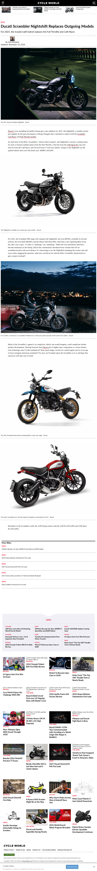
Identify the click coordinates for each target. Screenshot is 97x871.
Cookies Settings (9, 854)
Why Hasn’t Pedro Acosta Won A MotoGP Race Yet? (60, 800)
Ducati (45, 347)
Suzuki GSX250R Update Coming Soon (76, 630)
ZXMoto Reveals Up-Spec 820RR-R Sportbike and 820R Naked (22, 549)
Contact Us (36, 850)
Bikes (3, 22)
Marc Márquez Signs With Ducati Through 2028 (12, 732)
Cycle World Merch (49, 850)
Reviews (8, 642)
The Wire (8, 626)
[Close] (94, 867)
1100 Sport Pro (72, 145)
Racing (37, 642)
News (36, 634)
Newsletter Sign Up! (65, 850)
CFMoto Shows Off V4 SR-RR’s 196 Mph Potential (35, 721)
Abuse (28, 850)
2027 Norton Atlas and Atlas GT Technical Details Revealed (21, 576)
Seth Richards (13, 42)
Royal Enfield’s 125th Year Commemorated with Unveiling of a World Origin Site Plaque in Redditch (60, 732)
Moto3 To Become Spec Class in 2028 (47, 646)
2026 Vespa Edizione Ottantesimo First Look (16, 558)
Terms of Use (20, 850)
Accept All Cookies (72, 866)
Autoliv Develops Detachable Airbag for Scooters (12, 828)
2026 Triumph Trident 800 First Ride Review (18, 646)
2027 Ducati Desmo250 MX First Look (14, 567)
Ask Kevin (30, 826)
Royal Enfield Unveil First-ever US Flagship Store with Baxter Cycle (36, 698)
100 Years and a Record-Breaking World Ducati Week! (17, 630)
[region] (48, 867)
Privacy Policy (9, 850)
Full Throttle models (28, 137)
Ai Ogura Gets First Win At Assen (77, 637)
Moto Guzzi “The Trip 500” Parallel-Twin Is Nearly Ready (77, 644)
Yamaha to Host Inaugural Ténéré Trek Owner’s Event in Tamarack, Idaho (83, 755)
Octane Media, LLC (27, 861)
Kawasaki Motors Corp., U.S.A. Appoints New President (16, 638)
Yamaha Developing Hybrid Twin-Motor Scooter (47, 638)
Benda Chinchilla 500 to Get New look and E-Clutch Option (36, 766)
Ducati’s (11, 131)
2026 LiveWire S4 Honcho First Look (14, 584)
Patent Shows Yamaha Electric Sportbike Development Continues (82, 829)
